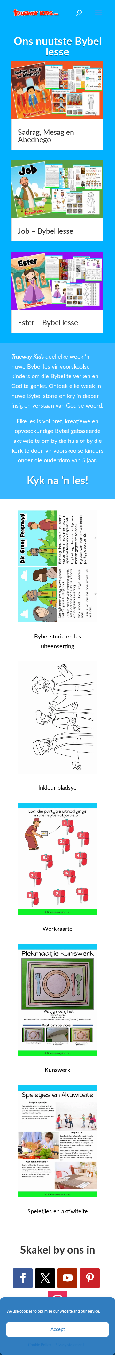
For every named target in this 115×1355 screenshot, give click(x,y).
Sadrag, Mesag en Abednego (46, 136)
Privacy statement (69, 1345)
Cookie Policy (39, 1345)
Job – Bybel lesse (45, 231)
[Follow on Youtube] (67, 1278)
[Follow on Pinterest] (90, 1278)
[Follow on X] (45, 1278)
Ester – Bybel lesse (48, 323)
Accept (57, 1329)
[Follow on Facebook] (23, 1278)
